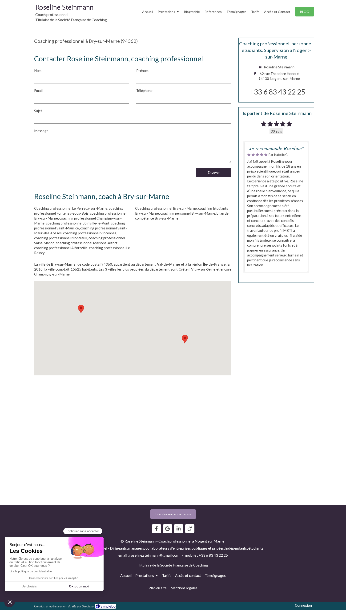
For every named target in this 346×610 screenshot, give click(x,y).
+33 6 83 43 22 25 (277, 91)
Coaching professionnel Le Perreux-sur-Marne (70, 208)
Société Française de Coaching (184, 565)
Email (38, 90)
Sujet (38, 111)
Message (41, 131)
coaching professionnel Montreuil (60, 238)
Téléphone (144, 90)
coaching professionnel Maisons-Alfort (86, 243)
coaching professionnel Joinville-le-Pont (77, 223)
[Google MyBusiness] (167, 528)
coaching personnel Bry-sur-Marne (187, 213)
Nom (37, 70)
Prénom (142, 70)
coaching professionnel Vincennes (89, 233)
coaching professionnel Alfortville (61, 248)
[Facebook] (156, 528)
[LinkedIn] (178, 528)
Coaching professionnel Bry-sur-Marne (166, 208)
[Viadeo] (189, 528)
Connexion (303, 605)
